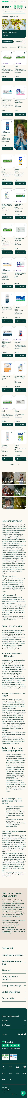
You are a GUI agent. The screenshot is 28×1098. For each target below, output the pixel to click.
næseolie (11, 775)
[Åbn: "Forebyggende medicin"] (14, 955)
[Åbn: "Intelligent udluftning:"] (14, 985)
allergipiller (12, 734)
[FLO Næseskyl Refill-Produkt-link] (7, 341)
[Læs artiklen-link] (21, 135)
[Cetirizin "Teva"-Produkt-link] (7, 100)
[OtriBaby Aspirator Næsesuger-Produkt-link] (20, 272)
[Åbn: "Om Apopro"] (14, 1025)
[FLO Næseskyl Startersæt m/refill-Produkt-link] (7, 307)
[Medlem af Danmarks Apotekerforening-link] (23, 2)
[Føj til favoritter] (11, 53)
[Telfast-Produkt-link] (20, 410)
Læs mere (5, 35)
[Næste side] (19, 464)
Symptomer (5, 16)
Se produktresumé (5, 72)
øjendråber (5, 736)
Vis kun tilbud (23, 47)
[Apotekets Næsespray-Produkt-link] (7, 445)
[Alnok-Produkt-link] (7, 66)
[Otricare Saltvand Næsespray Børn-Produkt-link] (20, 376)
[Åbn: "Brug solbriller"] (14, 998)
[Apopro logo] (6, 7)
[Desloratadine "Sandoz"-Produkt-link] (20, 203)
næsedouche (10, 777)
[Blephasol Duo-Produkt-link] (7, 376)
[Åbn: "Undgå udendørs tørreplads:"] (14, 977)
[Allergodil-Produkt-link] (20, 341)
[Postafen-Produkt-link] (7, 272)
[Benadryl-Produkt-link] (20, 307)
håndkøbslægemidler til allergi (10, 929)
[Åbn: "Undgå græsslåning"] (14, 992)
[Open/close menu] (25, 7)
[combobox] (14, 11)
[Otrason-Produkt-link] (20, 169)
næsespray (19, 734)
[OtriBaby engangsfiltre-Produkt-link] (20, 100)
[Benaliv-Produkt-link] (20, 445)
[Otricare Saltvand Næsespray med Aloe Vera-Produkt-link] (7, 203)
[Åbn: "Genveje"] (14, 1021)
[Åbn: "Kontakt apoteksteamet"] (14, 1016)
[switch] (19, 47)
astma (13, 599)
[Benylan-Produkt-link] (7, 135)
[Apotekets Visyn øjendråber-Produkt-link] (20, 238)
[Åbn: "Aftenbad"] (14, 970)
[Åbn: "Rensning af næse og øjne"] (14, 962)
